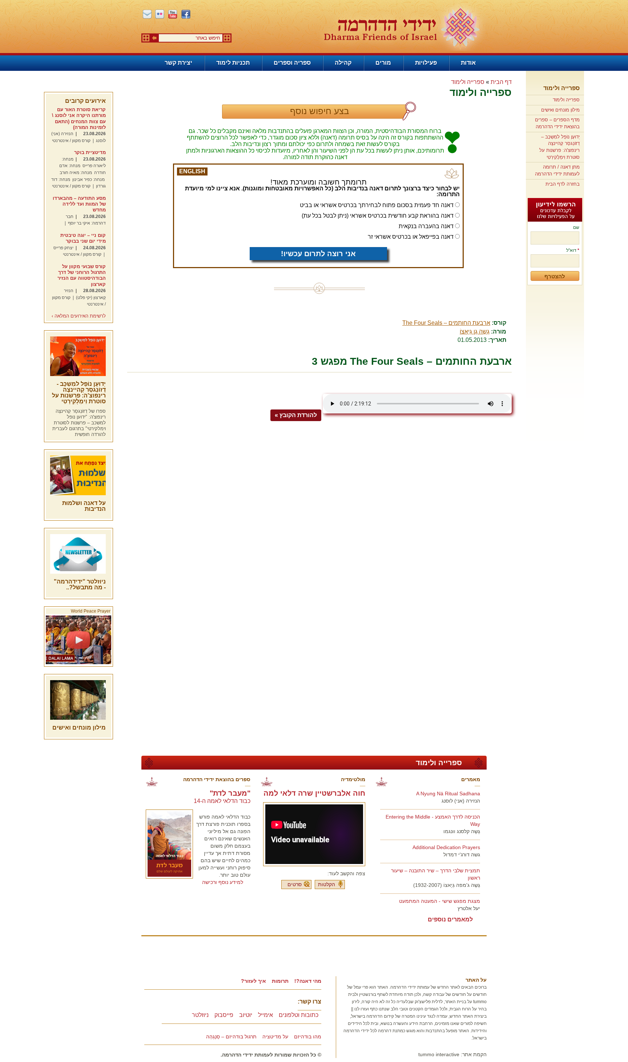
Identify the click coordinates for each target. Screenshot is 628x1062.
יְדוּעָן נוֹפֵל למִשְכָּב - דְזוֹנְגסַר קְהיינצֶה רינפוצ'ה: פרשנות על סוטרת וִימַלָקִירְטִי (79, 392)
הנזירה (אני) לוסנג (461, 801)
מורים (383, 63)
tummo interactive (438, 1054)
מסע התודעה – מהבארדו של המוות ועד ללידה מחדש (79, 204)
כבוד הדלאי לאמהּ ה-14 (222, 801)
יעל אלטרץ (469, 908)
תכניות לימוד (233, 63)
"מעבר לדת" (230, 793)
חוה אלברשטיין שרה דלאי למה (314, 793)
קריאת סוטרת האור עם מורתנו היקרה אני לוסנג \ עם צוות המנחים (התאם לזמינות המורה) (79, 118)
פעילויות (426, 63)
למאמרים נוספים (450, 919)
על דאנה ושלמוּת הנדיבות (84, 506)
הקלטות (326, 884)
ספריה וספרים (292, 63)
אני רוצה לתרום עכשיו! (318, 254)
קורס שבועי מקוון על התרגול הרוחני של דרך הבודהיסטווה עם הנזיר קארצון (81, 275)
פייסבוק (223, 1015)
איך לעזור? (253, 981)
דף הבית (501, 82)
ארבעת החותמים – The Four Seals (446, 323)
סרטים (294, 884)
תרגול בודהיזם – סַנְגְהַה (231, 1036)
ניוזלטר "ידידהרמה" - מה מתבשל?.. (80, 584)
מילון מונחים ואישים (560, 110)
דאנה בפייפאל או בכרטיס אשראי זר (411, 237)
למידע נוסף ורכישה (222, 882)
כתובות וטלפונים (298, 1015)
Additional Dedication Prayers (446, 847)
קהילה (343, 63)
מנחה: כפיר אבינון (88, 179)
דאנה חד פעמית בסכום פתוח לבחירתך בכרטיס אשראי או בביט (377, 205)
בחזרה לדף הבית (563, 184)
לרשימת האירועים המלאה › (79, 316)
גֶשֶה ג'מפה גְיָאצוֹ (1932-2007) (446, 885)
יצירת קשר (178, 63)
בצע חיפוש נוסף (319, 111)
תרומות (280, 981)
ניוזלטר (200, 1015)
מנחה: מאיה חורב (76, 172)
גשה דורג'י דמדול (461, 854)
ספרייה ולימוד (561, 88)
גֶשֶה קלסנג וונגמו (461, 831)
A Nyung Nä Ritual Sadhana (448, 793)
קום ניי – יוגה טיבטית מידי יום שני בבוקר (83, 238)
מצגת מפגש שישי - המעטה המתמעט (439, 901)
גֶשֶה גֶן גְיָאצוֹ (475, 331)
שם (576, 227)
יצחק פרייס (63, 247)
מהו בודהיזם (307, 1036)
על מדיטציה (275, 1036)
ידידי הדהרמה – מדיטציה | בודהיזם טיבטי (401, 27)
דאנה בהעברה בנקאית (426, 226)
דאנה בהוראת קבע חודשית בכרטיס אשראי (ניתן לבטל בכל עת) (378, 216)
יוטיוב (245, 1015)
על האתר (476, 980)
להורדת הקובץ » (296, 415)
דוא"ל (572, 250)
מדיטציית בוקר (90, 152)
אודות (468, 63)
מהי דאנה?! (307, 981)
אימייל (265, 1015)
